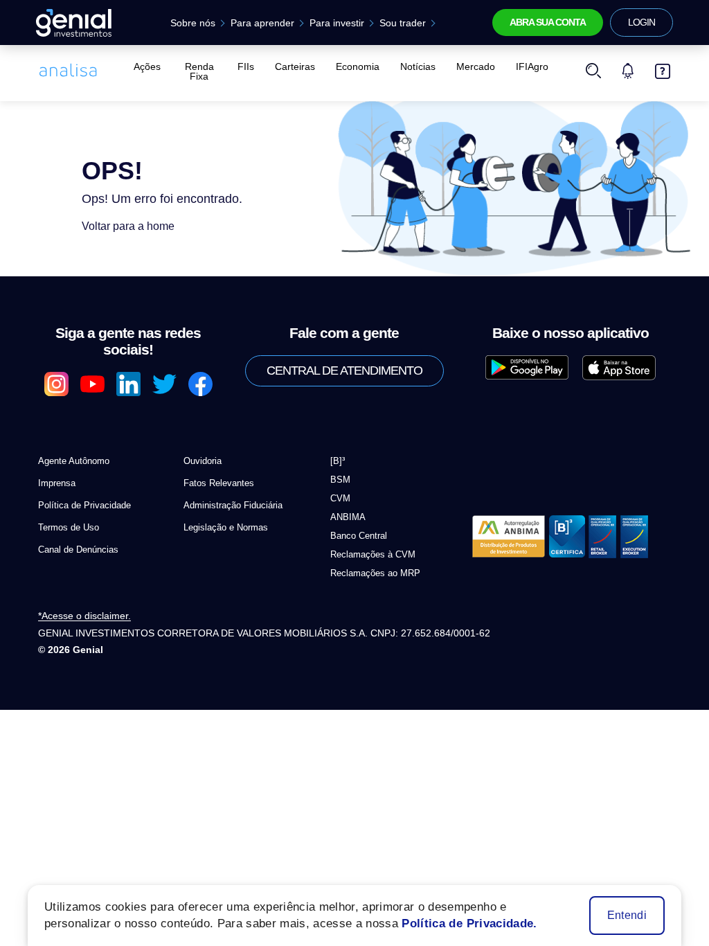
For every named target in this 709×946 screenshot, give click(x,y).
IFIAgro (532, 66)
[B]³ (337, 461)
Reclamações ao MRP (375, 573)
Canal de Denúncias (78, 549)
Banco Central (358, 535)
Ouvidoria (202, 461)
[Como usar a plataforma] (662, 71)
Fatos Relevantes (218, 483)
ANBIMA (348, 517)
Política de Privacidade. (469, 923)
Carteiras (295, 66)
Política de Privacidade (84, 505)
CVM (340, 498)
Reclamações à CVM (372, 554)
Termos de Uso (68, 527)
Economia (357, 66)
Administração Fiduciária (232, 505)
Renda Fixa (199, 71)
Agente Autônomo (73, 461)
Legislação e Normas (225, 527)
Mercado (475, 66)
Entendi (627, 915)
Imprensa (56, 483)
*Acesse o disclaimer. (84, 616)
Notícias (418, 66)
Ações (147, 66)
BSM (340, 479)
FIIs (245, 66)
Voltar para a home (128, 226)
